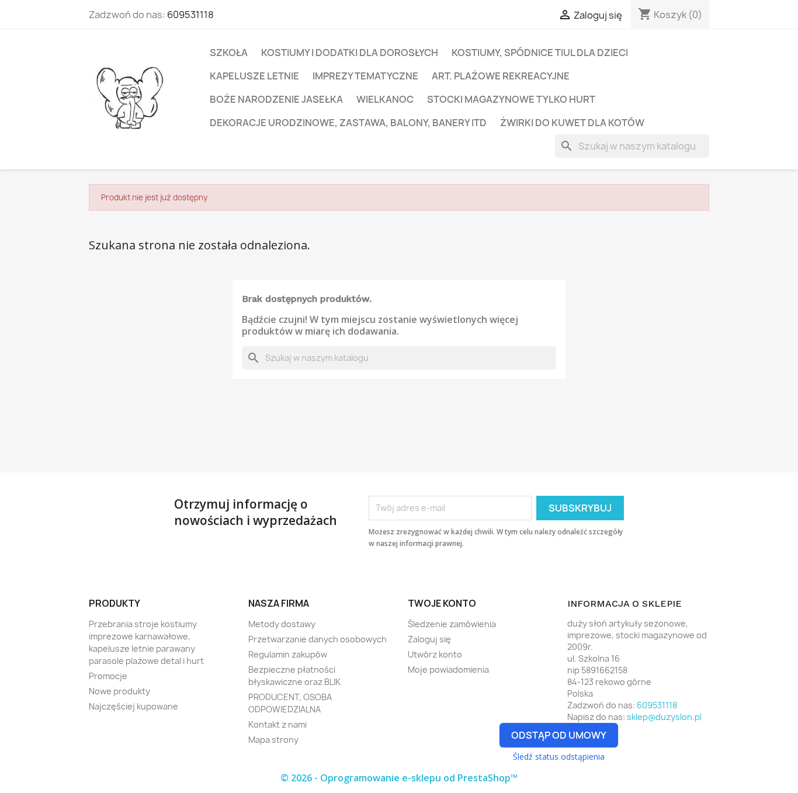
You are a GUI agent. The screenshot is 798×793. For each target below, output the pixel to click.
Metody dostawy (281, 623)
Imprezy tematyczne (365, 75)
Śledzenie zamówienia (452, 623)
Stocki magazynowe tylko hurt (511, 99)
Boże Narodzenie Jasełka (276, 99)
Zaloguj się (429, 639)
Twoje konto (442, 603)
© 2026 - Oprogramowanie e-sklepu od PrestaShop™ (399, 777)
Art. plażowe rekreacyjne (501, 75)
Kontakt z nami (277, 724)
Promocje (108, 675)
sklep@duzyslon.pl (664, 716)
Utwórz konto (435, 654)
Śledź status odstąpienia (559, 756)
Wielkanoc (385, 99)
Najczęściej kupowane (133, 706)
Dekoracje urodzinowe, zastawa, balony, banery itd (348, 122)
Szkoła (229, 52)
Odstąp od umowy (558, 735)
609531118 (190, 14)
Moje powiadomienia (448, 669)
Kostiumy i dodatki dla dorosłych (349, 52)
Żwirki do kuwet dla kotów (572, 122)
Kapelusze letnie (254, 75)
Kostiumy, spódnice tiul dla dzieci (540, 52)
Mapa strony (273, 739)
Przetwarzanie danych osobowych (317, 639)
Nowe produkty (119, 691)
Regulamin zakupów (287, 654)
